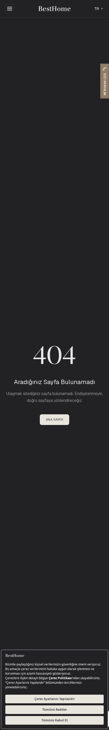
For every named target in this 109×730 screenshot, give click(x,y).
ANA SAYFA (54, 420)
